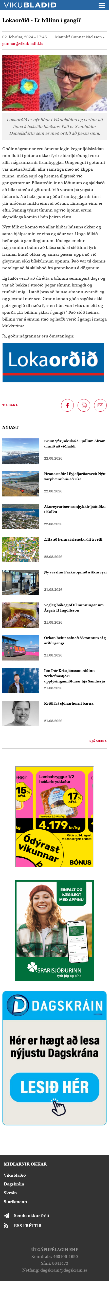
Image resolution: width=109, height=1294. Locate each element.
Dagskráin (14, 1184)
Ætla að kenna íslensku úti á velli (73, 539)
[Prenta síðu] (84, 405)
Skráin (10, 1193)
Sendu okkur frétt (31, 1215)
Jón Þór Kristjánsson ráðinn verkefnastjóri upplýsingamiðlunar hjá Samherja (74, 675)
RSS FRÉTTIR (28, 1225)
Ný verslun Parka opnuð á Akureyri (75, 572)
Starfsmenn (15, 1201)
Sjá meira (98, 741)
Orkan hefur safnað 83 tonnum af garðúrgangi (75, 640)
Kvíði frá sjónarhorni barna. (69, 703)
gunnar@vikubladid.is (22, 43)
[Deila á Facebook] (67, 405)
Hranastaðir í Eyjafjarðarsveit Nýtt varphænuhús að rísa (74, 476)
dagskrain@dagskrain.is (63, 1270)
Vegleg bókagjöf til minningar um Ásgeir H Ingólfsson (74, 608)
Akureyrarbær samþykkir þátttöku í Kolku (74, 509)
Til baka (10, 405)
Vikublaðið (15, 1175)
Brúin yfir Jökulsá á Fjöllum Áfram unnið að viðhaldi (74, 443)
